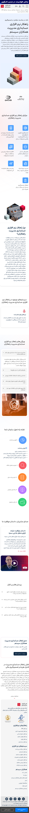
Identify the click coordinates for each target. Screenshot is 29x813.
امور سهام (24, 786)
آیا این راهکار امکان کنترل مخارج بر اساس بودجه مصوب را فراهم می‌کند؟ (15, 600)
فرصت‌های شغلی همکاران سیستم (19, 778)
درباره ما (25, 775)
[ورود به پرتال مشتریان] (20, 6)
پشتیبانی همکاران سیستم (21, 788)
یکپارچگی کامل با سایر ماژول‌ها (18, 370)
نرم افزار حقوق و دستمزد (21, 754)
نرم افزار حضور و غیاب (22, 760)
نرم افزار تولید (24, 739)
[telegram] (10, 799)
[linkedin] (23, 799)
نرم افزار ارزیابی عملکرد (22, 762)
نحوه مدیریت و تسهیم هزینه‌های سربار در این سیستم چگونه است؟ (16, 608)
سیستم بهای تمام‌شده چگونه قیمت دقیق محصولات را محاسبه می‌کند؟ (17, 592)
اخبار (26, 780)
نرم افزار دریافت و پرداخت (21, 749)
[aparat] (6, 799)
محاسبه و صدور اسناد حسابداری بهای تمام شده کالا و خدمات (15, 353)
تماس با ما (24, 772)
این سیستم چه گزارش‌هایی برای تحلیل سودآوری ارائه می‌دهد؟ (15, 615)
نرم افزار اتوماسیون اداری (21, 731)
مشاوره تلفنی (7, 810)
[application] (14, 563)
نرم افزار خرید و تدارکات (21, 765)
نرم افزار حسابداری (23, 742)
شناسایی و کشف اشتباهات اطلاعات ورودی (15, 376)
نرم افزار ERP (24, 729)
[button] (14, 563)
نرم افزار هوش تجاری (22, 737)
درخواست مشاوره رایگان (21, 55)
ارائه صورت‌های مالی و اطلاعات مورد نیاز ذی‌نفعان (16, 389)
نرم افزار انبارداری (23, 752)
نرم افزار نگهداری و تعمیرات (21, 757)
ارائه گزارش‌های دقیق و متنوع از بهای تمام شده (15, 382)
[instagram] (15, 799)
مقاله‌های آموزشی (23, 783)
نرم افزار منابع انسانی (22, 734)
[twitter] (19, 799)
